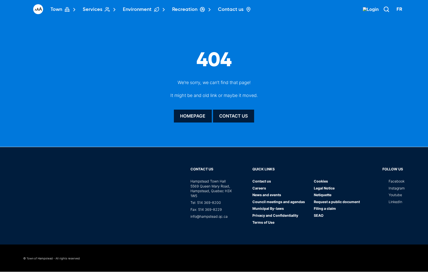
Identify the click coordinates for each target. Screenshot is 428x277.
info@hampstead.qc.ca (209, 216)
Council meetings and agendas (278, 202)
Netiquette (322, 195)
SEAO (318, 215)
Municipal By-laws (268, 208)
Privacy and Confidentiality (275, 215)
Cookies (321, 181)
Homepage (192, 116)
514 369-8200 (209, 202)
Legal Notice (324, 188)
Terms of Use (263, 222)
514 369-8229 (210, 209)
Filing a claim (325, 208)
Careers (259, 188)
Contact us (233, 116)
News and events (266, 195)
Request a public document (337, 202)
